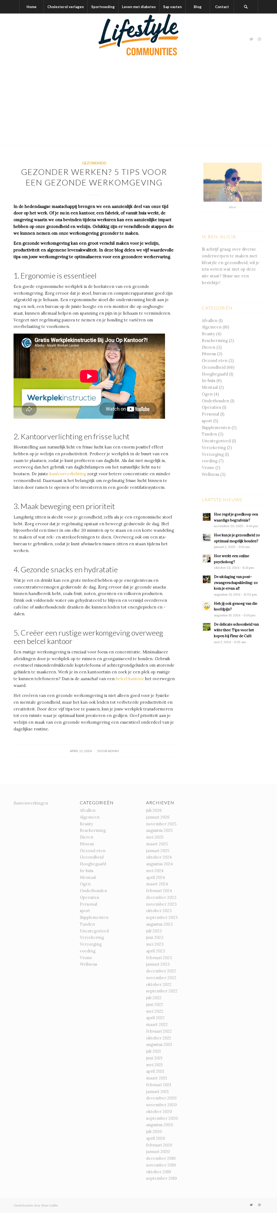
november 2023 (161, 904)
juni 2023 (154, 937)
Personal (210, 414)
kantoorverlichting (68, 473)
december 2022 (161, 970)
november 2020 (161, 1104)
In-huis (208, 380)
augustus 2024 (159, 863)
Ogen (207, 394)
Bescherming (215, 340)
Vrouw (208, 467)
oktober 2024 (159, 857)
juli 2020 (154, 1131)
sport (207, 420)
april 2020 (155, 1138)
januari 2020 (158, 1151)
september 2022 (161, 990)
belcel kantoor (130, 678)
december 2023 (161, 897)
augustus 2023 (159, 924)
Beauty (208, 333)
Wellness (210, 474)
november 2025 (161, 823)
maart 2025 (157, 843)
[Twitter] (251, 39)
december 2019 (161, 1158)
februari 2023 (159, 957)
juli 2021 (153, 1051)
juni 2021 (154, 1058)
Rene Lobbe (49, 1205)
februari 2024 (159, 890)
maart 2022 (157, 1024)
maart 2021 (156, 1078)
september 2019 (161, 1178)
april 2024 (155, 877)
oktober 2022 (159, 984)
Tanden (209, 434)
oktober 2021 (158, 1038)
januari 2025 (157, 850)
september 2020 (162, 1118)
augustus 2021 (159, 1044)
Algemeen (212, 327)
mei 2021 (154, 1064)
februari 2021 (158, 1084)
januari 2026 (158, 817)
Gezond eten (214, 360)
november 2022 (161, 977)
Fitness (209, 353)
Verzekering (214, 447)
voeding (209, 460)
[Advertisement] (138, 105)
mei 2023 (155, 944)
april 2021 (155, 1071)
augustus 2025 (159, 830)
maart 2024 (157, 883)
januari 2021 (157, 1091)
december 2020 (161, 1098)
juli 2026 (154, 810)
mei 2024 (155, 870)
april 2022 (155, 1017)
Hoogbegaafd (215, 374)
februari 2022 (159, 1031)
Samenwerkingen (31, 803)
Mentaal (210, 387)
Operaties (211, 407)
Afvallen (209, 320)
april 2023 (155, 950)
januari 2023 (158, 964)
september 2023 (162, 917)
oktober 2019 (158, 1171)
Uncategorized (216, 440)
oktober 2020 (159, 1111)
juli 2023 (154, 930)
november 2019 (161, 1165)
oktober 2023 (159, 910)
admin (113, 751)
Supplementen (216, 427)
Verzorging (213, 454)
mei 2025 (154, 837)
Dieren (208, 347)
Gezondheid (94, 163)
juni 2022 (154, 1004)
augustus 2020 (159, 1124)
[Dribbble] (259, 39)
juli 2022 (153, 997)
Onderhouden (215, 400)
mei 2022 (154, 1011)
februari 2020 (159, 1145)
